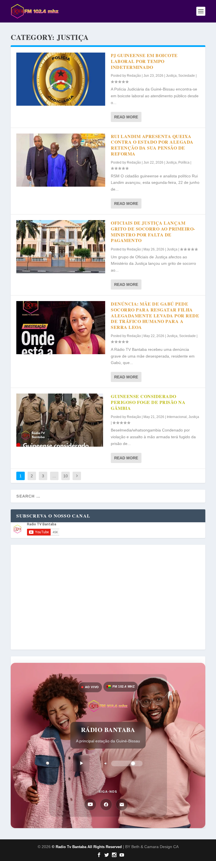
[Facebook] (106, 804)
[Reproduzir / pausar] (81, 763)
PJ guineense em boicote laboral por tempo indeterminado (144, 61)
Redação (134, 76)
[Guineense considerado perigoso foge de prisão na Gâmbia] (60, 420)
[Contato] (122, 804)
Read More (126, 117)
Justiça (171, 76)
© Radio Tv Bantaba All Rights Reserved (87, 847)
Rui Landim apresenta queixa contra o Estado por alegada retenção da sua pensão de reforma (152, 145)
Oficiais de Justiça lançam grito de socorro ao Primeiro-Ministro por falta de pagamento (153, 231)
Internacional (177, 417)
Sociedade (186, 76)
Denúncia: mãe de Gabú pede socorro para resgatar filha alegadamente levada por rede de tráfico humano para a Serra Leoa (155, 315)
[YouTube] (90, 804)
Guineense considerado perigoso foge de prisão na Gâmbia (148, 402)
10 (65, 476)
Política (184, 162)
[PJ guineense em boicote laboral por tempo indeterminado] (60, 79)
